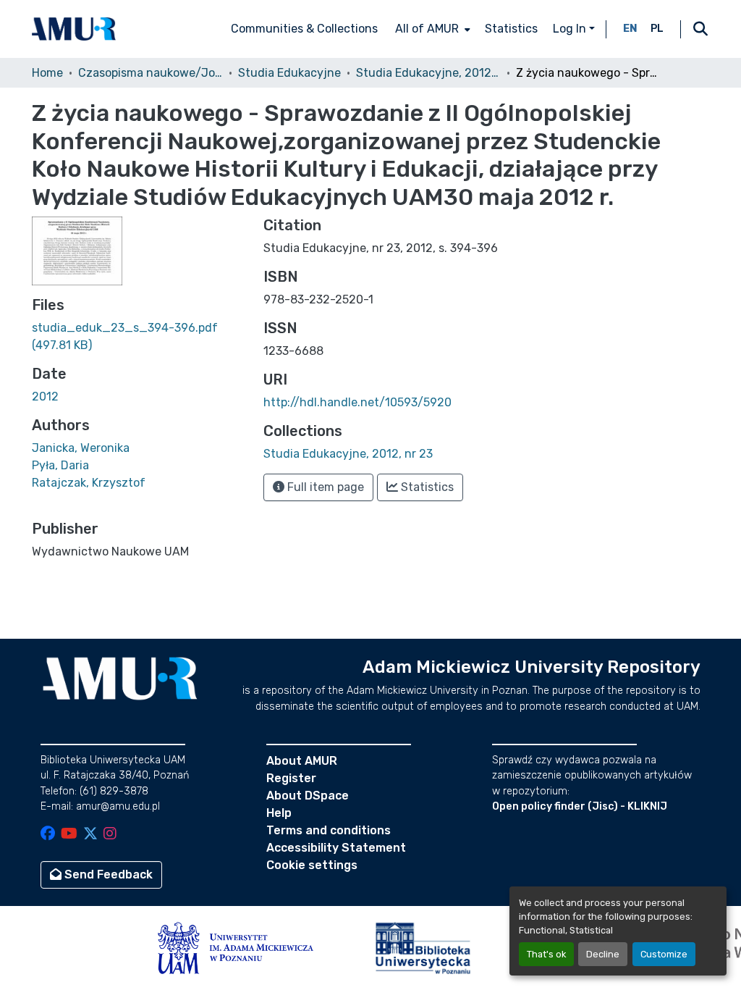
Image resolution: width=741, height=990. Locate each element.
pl (657, 28)
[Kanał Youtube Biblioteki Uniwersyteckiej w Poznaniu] (69, 835)
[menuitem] (431, 29)
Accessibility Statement (336, 848)
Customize (663, 954)
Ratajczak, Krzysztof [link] (88, 483)
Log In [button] (571, 28)
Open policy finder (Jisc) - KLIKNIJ (579, 806)
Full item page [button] (324, 487)
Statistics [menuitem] (511, 28)
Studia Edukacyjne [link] (289, 73)
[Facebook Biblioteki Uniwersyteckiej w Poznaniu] (48, 835)
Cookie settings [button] (311, 865)
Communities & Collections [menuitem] (304, 28)
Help (279, 813)
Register (291, 778)
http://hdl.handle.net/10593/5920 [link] (357, 402)
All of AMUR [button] (427, 28)
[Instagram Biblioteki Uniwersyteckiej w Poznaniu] (110, 835)
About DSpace (307, 795)
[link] (139, 336)
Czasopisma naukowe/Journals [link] (150, 73)
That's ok (546, 954)
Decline (602, 954)
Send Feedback (107, 874)
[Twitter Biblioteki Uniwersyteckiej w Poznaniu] (90, 835)
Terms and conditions (328, 830)
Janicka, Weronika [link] (81, 448)
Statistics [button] (426, 487)
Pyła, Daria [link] (60, 465)
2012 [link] (45, 396)
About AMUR (301, 761)
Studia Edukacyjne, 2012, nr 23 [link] (428, 73)
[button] (74, 29)
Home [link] (47, 73)
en (630, 28)
